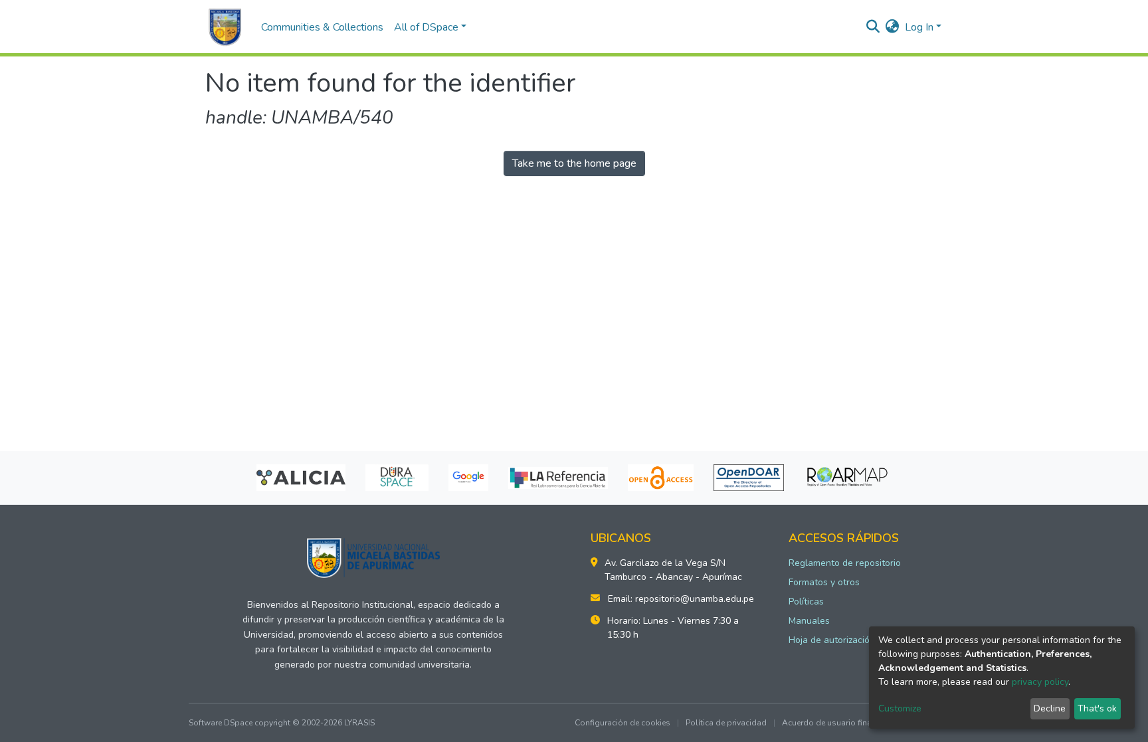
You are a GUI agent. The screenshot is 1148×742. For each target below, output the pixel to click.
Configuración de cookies (622, 722)
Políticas (806, 601)
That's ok (1097, 708)
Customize (899, 708)
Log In (919, 27)
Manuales (809, 620)
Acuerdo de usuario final (828, 722)
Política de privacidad (726, 722)
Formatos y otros (824, 582)
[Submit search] (873, 27)
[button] (892, 27)
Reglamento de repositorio (845, 563)
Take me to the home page (574, 163)
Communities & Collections (322, 27)
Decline (1050, 708)
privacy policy (1040, 682)
